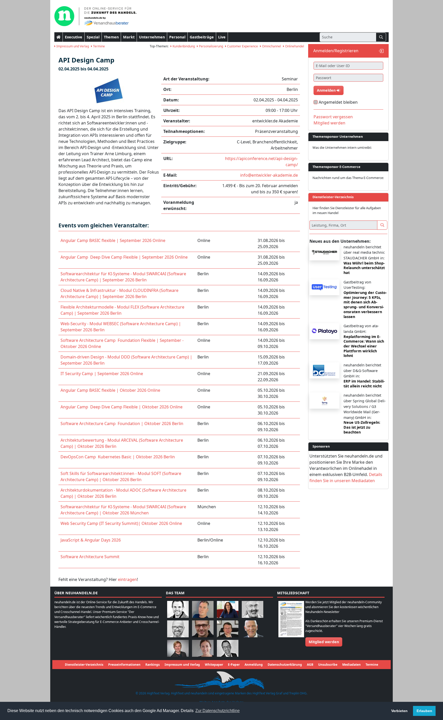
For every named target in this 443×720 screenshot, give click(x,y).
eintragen (127, 579)
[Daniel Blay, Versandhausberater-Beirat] (203, 609)
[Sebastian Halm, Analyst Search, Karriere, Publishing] (203, 628)
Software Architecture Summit (90, 556)
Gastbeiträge (202, 37)
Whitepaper (214, 664)
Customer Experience (242, 46)
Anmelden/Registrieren (335, 51)
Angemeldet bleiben (338, 102)
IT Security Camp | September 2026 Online (102, 373)
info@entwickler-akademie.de (269, 175)
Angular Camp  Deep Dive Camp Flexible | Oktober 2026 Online (122, 407)
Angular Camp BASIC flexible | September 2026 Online (113, 240)
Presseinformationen (124, 664)
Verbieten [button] (399, 711)
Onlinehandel (294, 46)
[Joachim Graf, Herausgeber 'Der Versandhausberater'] (252, 609)
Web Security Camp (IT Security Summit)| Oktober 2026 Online (121, 523)
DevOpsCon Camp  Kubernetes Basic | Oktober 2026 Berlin (118, 457)
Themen (111, 37)
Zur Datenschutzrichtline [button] (217, 710)
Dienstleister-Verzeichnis (84, 664)
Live (222, 37)
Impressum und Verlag (72, 46)
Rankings (152, 664)
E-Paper (234, 664)
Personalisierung (210, 46)
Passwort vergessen (333, 117)
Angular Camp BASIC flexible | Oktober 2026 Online (110, 390)
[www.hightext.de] (221, 679)
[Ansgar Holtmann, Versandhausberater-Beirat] (228, 628)
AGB (310, 664)
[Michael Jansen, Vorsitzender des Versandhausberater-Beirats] (252, 628)
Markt (129, 37)
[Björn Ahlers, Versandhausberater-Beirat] (178, 609)
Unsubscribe (327, 664)
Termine (98, 46)
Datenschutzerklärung (285, 664)
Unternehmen (152, 37)
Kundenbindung (183, 46)
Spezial (93, 37)
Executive (73, 37)
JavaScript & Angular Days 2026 (91, 540)
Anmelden (327, 90)
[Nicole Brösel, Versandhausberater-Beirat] (228, 609)
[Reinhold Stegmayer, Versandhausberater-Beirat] (228, 648)
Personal (177, 37)
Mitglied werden (329, 123)
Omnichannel (271, 46)
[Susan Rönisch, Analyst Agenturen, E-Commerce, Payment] (203, 648)
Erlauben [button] (424, 711)
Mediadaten (351, 664)
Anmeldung (254, 664)
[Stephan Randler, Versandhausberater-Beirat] (178, 648)
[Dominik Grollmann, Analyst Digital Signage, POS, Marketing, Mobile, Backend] (178, 628)
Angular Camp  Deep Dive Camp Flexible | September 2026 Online (124, 257)
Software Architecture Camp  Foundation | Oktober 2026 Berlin (122, 423)
